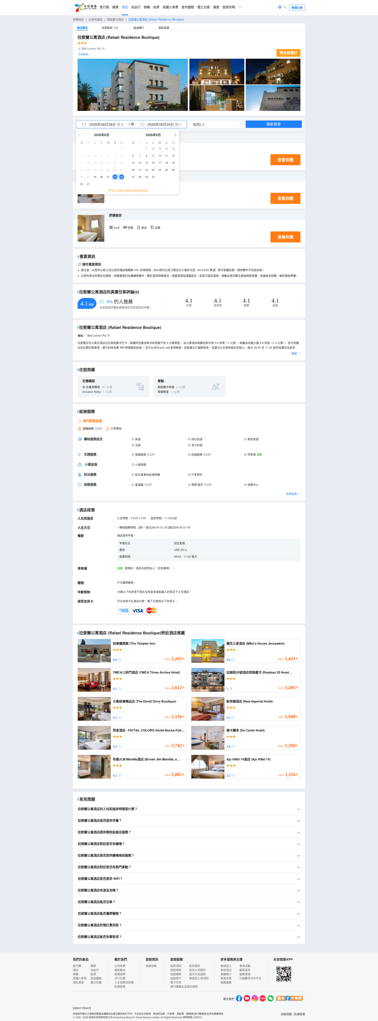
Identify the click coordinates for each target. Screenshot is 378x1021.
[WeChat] (270, 998)
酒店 (125, 7)
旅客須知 (175, 966)
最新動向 (119, 970)
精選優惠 (226, 982)
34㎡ (117, 227)
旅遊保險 (175, 970)
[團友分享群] (289, 998)
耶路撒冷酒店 (115, 19)
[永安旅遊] (85, 8)
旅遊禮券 (175, 974)
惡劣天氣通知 (197, 974)
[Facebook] (239, 998)
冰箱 (157, 227)
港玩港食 (78, 982)
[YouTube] (247, 998)
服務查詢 (244, 974)
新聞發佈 (119, 974)
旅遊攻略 (228, 7)
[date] (103, 124)
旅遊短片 (175, 978)
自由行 (136, 7)
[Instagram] (255, 998)
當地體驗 (188, 7)
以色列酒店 (95, 19)
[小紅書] (262, 998)
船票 (156, 7)
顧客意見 (244, 970)
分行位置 (119, 978)
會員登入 (226, 966)
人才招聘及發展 (124, 982)
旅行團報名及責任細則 (184, 986)
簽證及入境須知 (198, 978)
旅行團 (104, 7)
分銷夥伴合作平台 (250, 978)
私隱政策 (119, 986)
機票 (115, 7)
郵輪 (147, 7)
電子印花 (175, 982)
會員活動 (244, 966)
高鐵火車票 (170, 7)
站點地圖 (286, 1014)
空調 (130, 227)
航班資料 (194, 966)
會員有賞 (226, 978)
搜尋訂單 (297, 7)
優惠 (216, 7)
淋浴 (144, 227)
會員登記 (226, 970)
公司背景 (119, 966)
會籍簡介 (226, 974)
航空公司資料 (197, 970)
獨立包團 (203, 7)
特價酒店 (78, 19)
